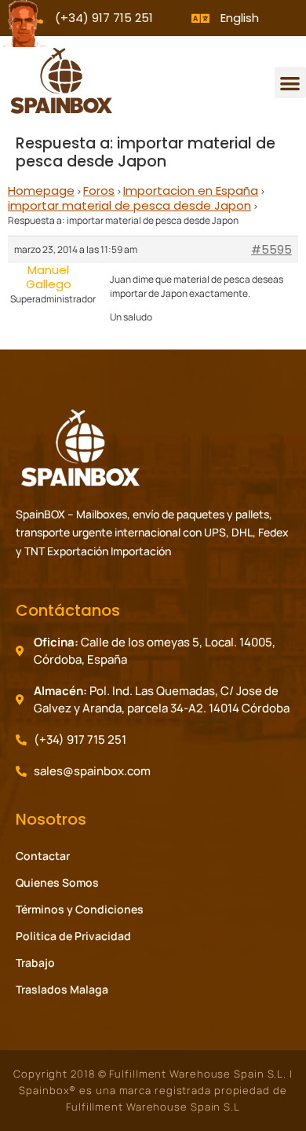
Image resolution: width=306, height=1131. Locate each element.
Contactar (43, 855)
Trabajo (35, 962)
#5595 (271, 250)
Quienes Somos (57, 882)
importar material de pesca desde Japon (129, 205)
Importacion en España (190, 190)
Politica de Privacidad (73, 935)
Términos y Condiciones (80, 909)
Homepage (41, 190)
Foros (99, 190)
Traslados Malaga (62, 989)
